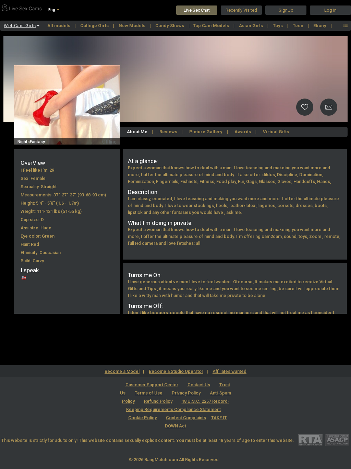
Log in (330, 10)
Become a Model (122, 371)
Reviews (168, 131)
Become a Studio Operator (176, 371)
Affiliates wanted (229, 371)
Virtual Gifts (276, 131)
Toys (278, 25)
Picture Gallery (205, 131)
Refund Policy (158, 401)
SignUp (286, 10)
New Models (132, 25)
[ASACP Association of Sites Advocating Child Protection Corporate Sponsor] (337, 440)
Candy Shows (170, 25)
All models (59, 25)
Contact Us (198, 384)
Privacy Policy (186, 393)
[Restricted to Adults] (310, 440)
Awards (242, 131)
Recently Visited (241, 10)
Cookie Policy (142, 417)
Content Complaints (186, 417)
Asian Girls (251, 25)
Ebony (320, 25)
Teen (298, 25)
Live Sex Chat (197, 10)
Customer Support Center (151, 384)
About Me (137, 131)
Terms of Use (148, 393)
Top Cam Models (211, 25)
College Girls (95, 25)
